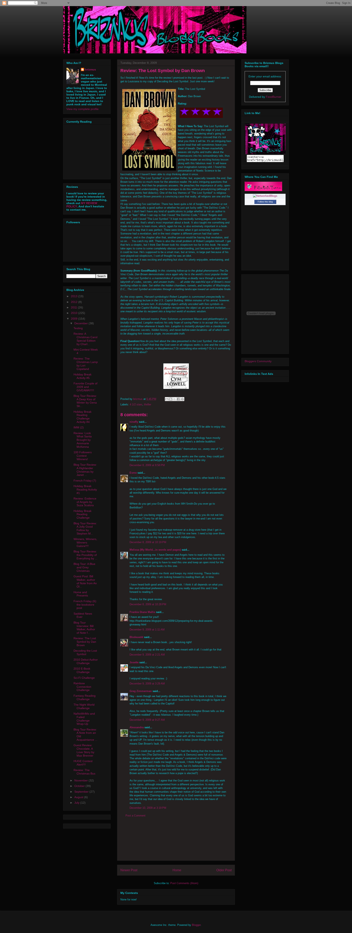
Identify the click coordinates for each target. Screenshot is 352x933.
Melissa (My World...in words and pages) (155, 549)
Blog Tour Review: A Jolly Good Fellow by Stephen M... (85, 528)
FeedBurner (273, 96)
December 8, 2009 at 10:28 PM (148, 604)
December (81, 323)
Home (177, 870)
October (80, 786)
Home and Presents (81, 594)
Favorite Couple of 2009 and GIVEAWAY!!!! (85, 387)
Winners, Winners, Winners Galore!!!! (85, 542)
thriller (147, 404)
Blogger (196, 924)
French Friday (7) (85, 480)
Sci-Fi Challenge (84, 677)
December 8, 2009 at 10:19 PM (148, 542)
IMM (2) (79, 427)
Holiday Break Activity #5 (82, 376)
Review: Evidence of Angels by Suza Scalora (85, 502)
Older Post (224, 870)
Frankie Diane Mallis (142, 612)
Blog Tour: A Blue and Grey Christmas (84, 567)
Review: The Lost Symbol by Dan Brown (85, 642)
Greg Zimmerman (141, 691)
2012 (74, 302)
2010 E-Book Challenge (82, 670)
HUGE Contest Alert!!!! (83, 762)
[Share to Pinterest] (182, 399)
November (81, 780)
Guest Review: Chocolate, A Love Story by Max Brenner (84, 750)
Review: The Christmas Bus (84, 771)
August (79, 797)
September (81, 791)
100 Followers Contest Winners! (83, 456)
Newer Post (128, 870)
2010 (74, 313)
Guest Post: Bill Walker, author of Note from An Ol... (85, 581)
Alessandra (137, 727)
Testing (78, 328)
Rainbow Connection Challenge (82, 687)
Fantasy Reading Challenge (85, 697)
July (77, 802)
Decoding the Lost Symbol (85, 652)
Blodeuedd (136, 637)
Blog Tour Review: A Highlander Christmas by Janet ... (85, 469)
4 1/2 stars (136, 404)
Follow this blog (265, 201)
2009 (74, 318)
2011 (74, 307)
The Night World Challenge (84, 706)
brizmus (90, 69)
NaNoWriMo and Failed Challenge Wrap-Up (84, 718)
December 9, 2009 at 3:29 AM (147, 683)
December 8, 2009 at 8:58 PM (147, 465)
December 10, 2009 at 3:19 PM (148, 807)
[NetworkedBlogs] (265, 195)
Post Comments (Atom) (184, 883)
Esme (133, 472)
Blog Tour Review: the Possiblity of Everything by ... (85, 555)
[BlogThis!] (171, 399)
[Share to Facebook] (178, 399)
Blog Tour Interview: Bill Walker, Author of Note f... (84, 627)
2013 (74, 296)
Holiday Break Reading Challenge (82, 514)
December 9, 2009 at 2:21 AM (147, 654)
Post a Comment (135, 815)
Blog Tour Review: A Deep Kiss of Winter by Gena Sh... (85, 401)
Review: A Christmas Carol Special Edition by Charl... (85, 338)
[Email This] (167, 399)
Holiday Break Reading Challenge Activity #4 (82, 417)
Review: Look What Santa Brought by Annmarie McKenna (83, 439)
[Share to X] (175, 399)
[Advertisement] (176, 842)
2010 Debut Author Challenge (86, 661)
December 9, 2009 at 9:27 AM (147, 719)
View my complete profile (82, 109)
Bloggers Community (258, 361)
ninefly (134, 421)
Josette (134, 662)
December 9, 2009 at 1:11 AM (147, 629)
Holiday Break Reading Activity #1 (85, 489)
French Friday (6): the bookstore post (85, 605)
